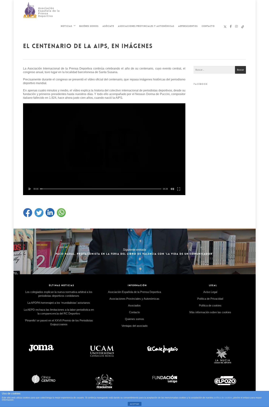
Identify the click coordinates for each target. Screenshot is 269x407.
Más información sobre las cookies (210, 312)
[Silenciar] (172, 188)
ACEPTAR (134, 404)
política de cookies (223, 397)
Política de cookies (210, 305)
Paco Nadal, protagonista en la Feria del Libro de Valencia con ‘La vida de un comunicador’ (134, 251)
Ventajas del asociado (134, 325)
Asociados (134, 305)
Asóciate (108, 26)
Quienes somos (134, 319)
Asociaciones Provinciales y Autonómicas (146, 26)
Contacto (208, 26)
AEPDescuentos (188, 26)
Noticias (66, 26)
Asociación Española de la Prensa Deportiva (134, 291)
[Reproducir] (29, 188)
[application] (104, 149)
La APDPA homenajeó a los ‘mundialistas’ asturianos (58, 302)
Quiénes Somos (88, 26)
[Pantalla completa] (178, 188)
